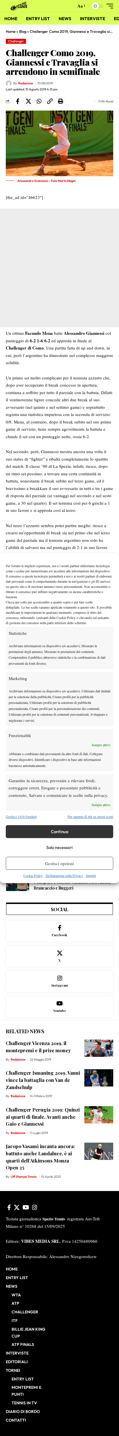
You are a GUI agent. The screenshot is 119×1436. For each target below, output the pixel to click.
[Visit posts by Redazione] (9, 83)
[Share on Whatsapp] (39, 101)
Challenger (16, 41)
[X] (59, 956)
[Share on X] (28, 101)
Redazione (25, 83)
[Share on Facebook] (18, 101)
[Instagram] (59, 981)
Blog (22, 31)
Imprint (91, 875)
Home (11, 31)
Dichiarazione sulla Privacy (64, 875)
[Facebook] (59, 931)
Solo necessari (59, 847)
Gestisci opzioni (59, 863)
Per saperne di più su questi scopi (90, 816)
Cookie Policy (33, 875)
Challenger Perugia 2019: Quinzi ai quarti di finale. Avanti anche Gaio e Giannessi (43, 1116)
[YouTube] (26, 1207)
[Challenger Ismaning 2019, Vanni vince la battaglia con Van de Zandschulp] (98, 1078)
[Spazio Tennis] (20, 6)
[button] (70, 6)
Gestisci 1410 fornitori (21, 816)
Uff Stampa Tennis (24, 1177)
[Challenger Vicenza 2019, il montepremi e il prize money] (98, 1048)
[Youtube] (59, 1006)
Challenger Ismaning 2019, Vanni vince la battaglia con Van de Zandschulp (43, 1080)
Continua (59, 831)
